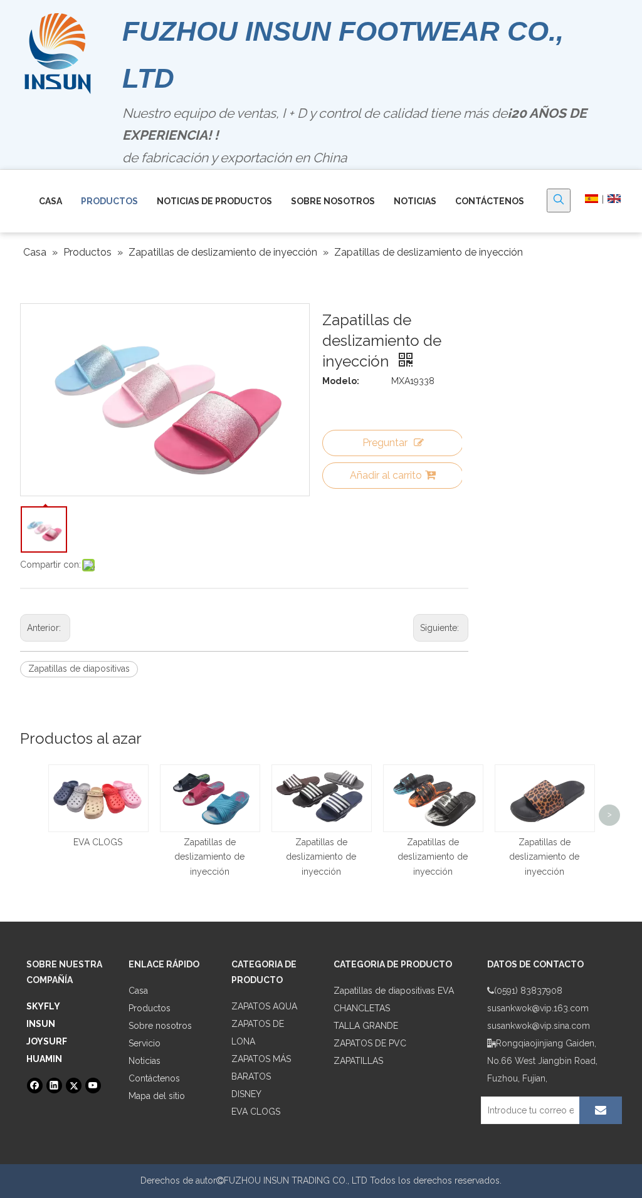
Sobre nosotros (160, 1026)
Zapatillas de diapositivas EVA (394, 991)
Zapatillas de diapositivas (79, 669)
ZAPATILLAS (358, 1061)
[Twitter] (74, 1085)
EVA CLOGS (97, 842)
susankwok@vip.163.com (538, 1008)
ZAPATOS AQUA (264, 1006)
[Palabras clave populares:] (559, 200)
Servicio (144, 1043)
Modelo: (340, 381)
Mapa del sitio (157, 1096)
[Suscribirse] (600, 1110)
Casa (138, 991)
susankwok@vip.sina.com (538, 1026)
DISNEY (246, 1094)
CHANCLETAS (362, 1008)
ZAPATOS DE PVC (370, 1043)
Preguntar (385, 443)
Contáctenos (154, 1078)
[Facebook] (35, 1085)
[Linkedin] (54, 1085)
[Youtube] (93, 1085)
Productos (150, 1008)
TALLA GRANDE (366, 1026)
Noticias (144, 1061)
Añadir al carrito (386, 475)
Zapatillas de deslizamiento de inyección (209, 857)
